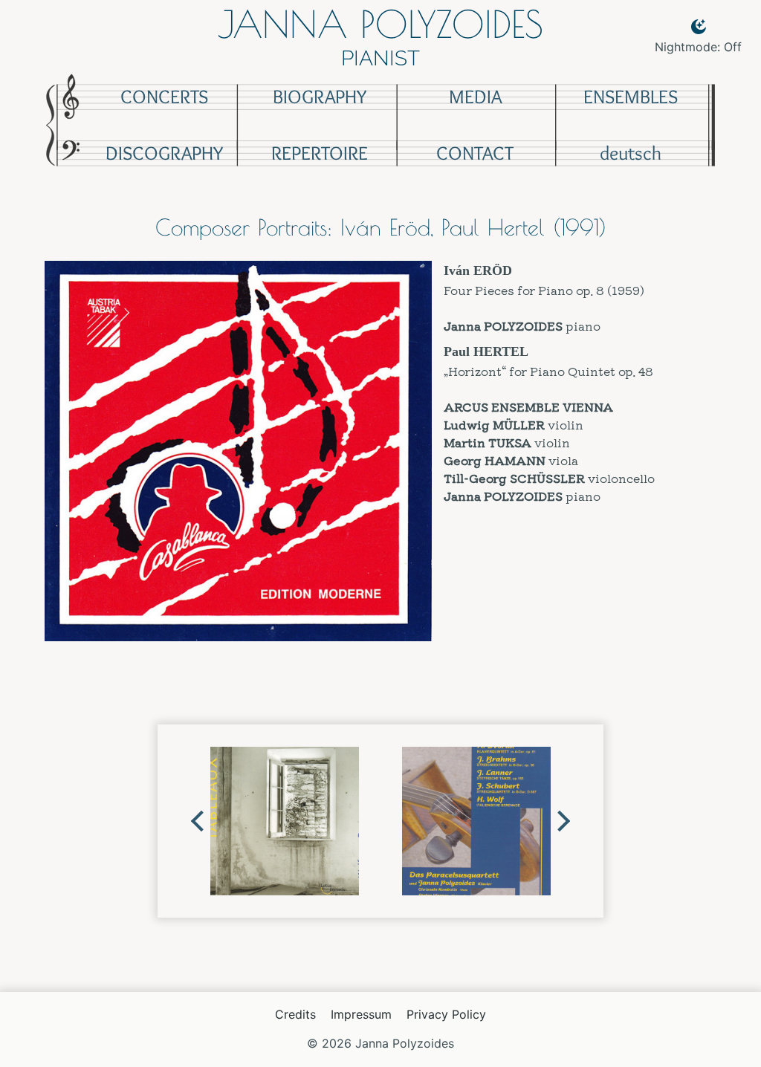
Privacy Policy (446, 1014)
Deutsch (630, 153)
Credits (295, 1014)
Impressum (361, 1014)
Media (475, 96)
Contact (475, 153)
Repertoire (319, 153)
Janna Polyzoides (380, 23)
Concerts (164, 96)
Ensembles (630, 96)
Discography (164, 153)
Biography (319, 96)
